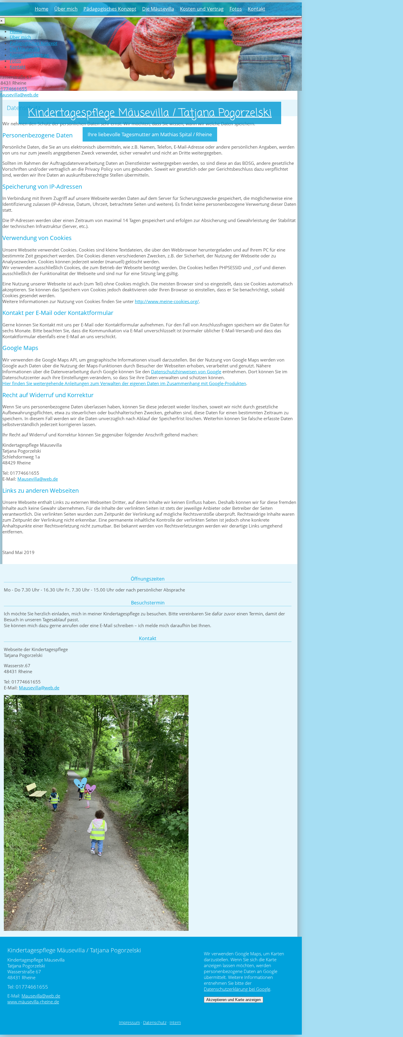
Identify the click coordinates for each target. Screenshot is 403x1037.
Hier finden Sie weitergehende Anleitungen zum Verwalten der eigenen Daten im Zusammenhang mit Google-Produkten (124, 383)
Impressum (129, 1022)
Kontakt (256, 9)
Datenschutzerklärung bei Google (237, 989)
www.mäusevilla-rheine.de (33, 1002)
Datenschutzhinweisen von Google (186, 371)
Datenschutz (154, 1022)
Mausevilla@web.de (37, 479)
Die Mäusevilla (158, 9)
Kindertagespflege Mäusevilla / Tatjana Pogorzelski (150, 113)
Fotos (236, 9)
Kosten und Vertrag (202, 9)
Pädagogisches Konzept (109, 9)
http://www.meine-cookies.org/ (167, 301)
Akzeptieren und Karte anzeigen (233, 999)
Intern (175, 1022)
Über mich (66, 9)
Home (41, 9)
